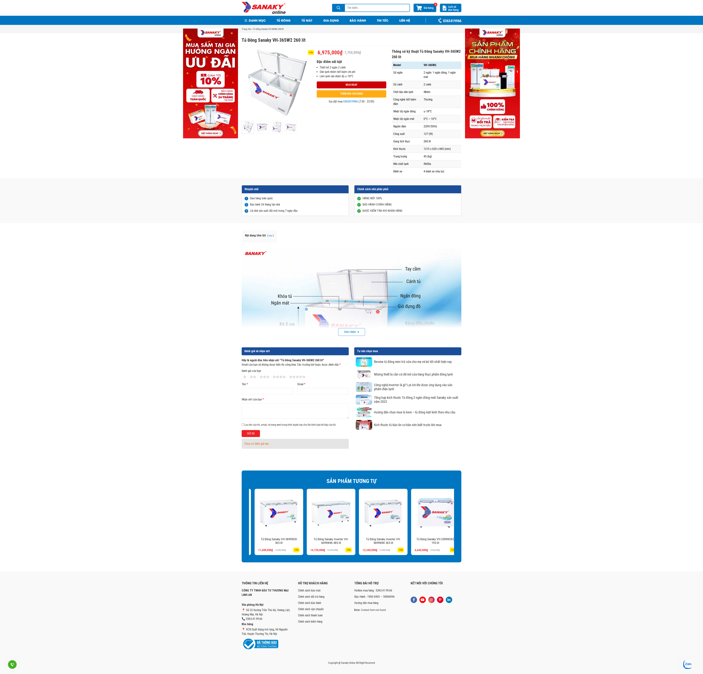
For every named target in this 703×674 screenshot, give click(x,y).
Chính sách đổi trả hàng (311, 596)
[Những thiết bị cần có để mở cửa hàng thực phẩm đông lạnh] (364, 374)
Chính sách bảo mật (309, 590)
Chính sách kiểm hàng (310, 621)
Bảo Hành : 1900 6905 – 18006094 (374, 596)
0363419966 (350, 101)
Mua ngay (351, 84)
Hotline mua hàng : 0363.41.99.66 (373, 590)
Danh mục (257, 20)
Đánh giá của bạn (251, 371)
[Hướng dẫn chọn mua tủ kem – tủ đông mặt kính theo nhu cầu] (364, 412)
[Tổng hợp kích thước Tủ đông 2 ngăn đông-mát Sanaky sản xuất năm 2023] (364, 400)
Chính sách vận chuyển (311, 609)
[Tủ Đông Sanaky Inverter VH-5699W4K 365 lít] (377, 513)
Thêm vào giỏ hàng (351, 93)
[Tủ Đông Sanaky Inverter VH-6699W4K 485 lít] (325, 513)
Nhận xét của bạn (253, 399)
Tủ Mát (307, 20)
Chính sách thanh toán (310, 615)
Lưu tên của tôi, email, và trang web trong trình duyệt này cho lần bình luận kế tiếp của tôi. (290, 424)
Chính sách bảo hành (309, 603)
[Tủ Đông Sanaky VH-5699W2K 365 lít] (273, 513)
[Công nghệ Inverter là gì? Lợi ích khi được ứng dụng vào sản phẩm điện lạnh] (364, 387)
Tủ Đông (284, 20)
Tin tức (382, 20)
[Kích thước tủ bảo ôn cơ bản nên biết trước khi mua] (364, 425)
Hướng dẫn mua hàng (366, 603)
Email (301, 384)
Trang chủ (246, 29)
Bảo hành (358, 20)
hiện (270, 235)
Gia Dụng (331, 20)
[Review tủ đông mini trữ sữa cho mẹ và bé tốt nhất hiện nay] (364, 362)
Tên (245, 384)
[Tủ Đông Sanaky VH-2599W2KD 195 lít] (430, 513)
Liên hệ (404, 20)
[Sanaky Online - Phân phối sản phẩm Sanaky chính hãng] (264, 7)
